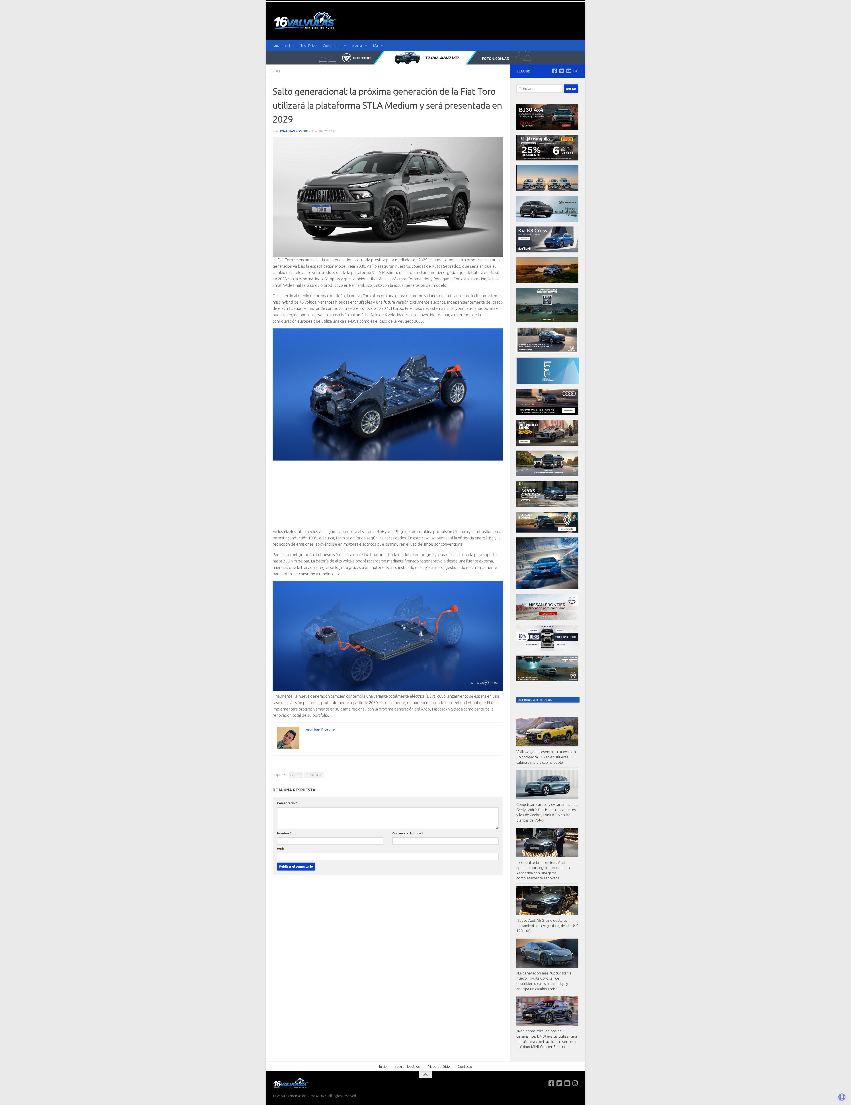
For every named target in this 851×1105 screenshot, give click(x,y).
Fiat (277, 71)
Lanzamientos (283, 46)
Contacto (465, 1066)
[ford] (547, 320)
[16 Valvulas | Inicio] (306, 21)
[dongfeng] (547, 190)
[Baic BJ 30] (547, 129)
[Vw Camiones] (547, 475)
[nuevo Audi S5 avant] (547, 414)
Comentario (287, 803)
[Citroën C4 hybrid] (547, 680)
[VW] (547, 282)
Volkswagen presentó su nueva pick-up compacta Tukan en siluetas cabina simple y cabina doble (547, 757)
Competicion (333, 46)
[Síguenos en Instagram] (575, 71)
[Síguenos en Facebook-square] (554, 71)
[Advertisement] (388, 497)
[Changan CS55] (547, 220)
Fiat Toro (295, 774)
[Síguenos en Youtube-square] (568, 71)
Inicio (383, 1066)
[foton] (425, 57)
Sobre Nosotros (407, 1066)
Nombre (284, 833)
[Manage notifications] (841, 1097)
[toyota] (547, 506)
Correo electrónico (407, 833)
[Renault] (547, 531)
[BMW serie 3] (547, 588)
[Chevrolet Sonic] (547, 444)
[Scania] (547, 383)
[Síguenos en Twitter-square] (561, 71)
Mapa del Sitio (439, 1066)
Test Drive (308, 46)
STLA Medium (314, 774)
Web (280, 849)
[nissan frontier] (547, 619)
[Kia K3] (547, 251)
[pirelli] (547, 159)
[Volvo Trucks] (547, 649)
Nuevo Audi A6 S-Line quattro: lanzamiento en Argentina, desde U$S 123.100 (547, 925)
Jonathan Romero (293, 131)
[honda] (547, 351)
